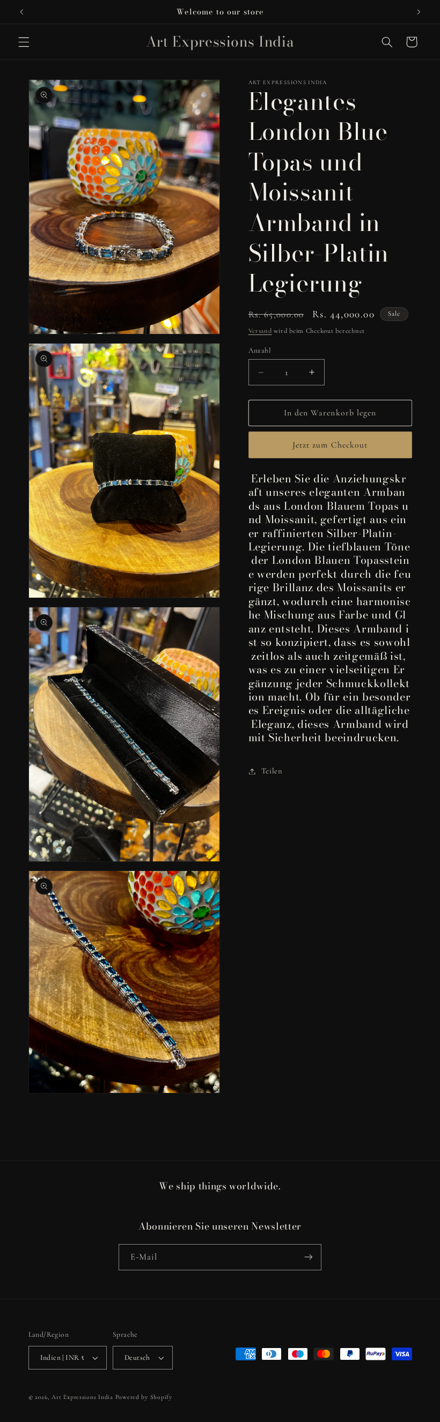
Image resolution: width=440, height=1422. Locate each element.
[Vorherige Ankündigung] (21, 12)
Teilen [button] (272, 771)
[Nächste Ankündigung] (418, 12)
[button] (23, 41)
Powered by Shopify (143, 1397)
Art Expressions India (82, 1397)
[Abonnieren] (308, 1257)
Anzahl (260, 350)
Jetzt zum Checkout (330, 445)
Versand (260, 330)
